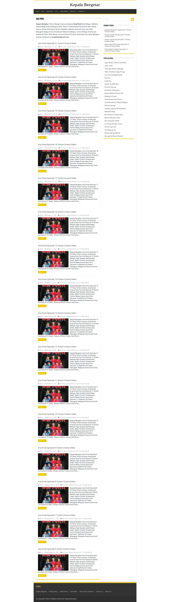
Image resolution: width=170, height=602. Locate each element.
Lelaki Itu (108, 81)
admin (41, 47)
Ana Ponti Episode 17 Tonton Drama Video (57, 178)
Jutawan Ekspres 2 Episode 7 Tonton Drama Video (118, 31)
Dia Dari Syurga (110, 87)
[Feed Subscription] (100, 19)
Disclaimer (73, 591)
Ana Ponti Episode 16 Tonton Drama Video (57, 211)
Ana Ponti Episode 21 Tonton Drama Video (57, 43)
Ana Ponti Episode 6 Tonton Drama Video (56, 549)
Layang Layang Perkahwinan (115, 108)
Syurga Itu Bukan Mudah (114, 136)
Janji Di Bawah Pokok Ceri (114, 93)
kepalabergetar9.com (60, 37)
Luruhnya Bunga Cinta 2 (113, 124)
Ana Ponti (63, 47)
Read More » (42, 70)
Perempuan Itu (110, 130)
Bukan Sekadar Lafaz (112, 118)
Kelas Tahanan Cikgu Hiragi (115, 72)
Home (37, 11)
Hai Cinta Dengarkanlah (113, 75)
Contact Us (81, 11)
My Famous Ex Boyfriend (114, 115)
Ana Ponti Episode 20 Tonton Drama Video (57, 77)
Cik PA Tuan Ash (110, 127)
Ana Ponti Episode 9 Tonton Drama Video (56, 447)
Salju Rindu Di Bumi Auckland (115, 63)
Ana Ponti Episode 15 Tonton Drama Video (57, 245)
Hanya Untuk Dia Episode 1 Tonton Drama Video (117, 40)
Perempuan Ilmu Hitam (113, 99)
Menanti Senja (110, 111)
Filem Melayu (64, 11)
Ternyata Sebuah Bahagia (114, 69)
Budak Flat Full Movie (112, 133)
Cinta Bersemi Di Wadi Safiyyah (116, 102)
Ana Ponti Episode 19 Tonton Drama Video (57, 110)
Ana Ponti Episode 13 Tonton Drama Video (57, 313)
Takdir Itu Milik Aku (112, 84)
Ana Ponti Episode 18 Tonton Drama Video (57, 144)
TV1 (56, 11)
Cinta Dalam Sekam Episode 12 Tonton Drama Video (116, 50)
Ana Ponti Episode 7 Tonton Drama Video (56, 515)
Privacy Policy (53, 591)
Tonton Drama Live (73, 47)
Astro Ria (49, 11)
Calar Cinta (109, 66)
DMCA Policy (64, 591)
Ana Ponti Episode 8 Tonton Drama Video (56, 481)
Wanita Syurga (110, 105)
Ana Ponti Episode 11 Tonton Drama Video (57, 380)
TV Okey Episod (85, 47)
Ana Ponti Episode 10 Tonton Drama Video (57, 414)
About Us (73, 11)
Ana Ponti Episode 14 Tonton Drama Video (57, 279)
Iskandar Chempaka (112, 90)
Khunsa (107, 78)
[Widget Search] (132, 19)
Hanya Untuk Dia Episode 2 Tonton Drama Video (117, 36)
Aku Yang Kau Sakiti (112, 121)
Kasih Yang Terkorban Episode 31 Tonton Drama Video (117, 45)
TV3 (42, 11)
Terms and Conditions (86, 591)
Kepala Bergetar (85, 4)
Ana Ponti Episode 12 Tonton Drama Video (57, 346)
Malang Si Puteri (111, 96)
